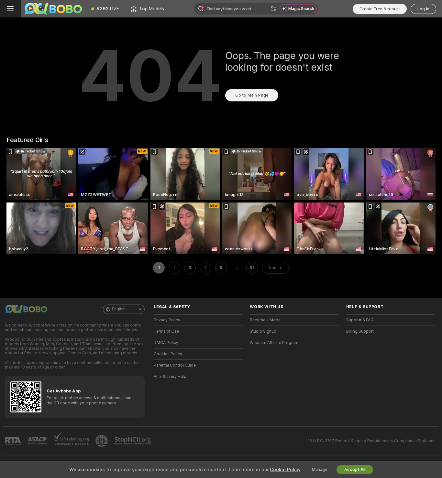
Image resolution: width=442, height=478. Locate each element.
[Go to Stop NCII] (133, 441)
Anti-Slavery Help (170, 376)
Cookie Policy (285, 469)
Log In (423, 8)
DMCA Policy (166, 342)
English (119, 309)
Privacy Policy (167, 320)
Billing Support (360, 331)
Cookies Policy (168, 354)
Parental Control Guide (175, 365)
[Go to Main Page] (53, 8)
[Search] (273, 8)
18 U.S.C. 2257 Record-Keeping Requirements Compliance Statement (372, 441)
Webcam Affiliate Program (274, 342)
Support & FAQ (360, 320)
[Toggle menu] (10, 8)
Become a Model (266, 320)
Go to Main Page (251, 95)
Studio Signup (263, 331)
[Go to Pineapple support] (102, 441)
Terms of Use (166, 331)
